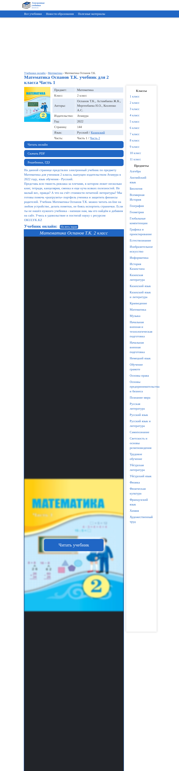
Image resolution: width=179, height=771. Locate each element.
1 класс (134, 96)
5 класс (134, 121)
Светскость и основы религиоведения (140, 443)
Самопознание (139, 432)
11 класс (135, 159)
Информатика (139, 257)
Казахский (98, 132)
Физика (135, 482)
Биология (136, 188)
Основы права (139, 375)
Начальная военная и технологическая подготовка (141, 329)
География (137, 206)
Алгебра (135, 171)
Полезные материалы (91, 14)
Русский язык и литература (140, 423)
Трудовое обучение (136, 456)
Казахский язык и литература (140, 295)
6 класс (134, 128)
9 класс (134, 146)
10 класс (135, 153)
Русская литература (137, 406)
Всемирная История (137, 197)
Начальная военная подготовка (137, 347)
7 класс (134, 134)
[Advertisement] (90, 43)
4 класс (134, 115)
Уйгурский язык (141, 476)
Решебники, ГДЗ (39, 162)
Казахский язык (140, 286)
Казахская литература (137, 277)
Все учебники (33, 14)
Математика (138, 309)
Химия (134, 510)
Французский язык (139, 502)
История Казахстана (137, 266)
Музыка (135, 316)
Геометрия (137, 212)
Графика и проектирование (141, 232)
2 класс (134, 102)
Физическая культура (138, 491)
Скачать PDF (36, 153)
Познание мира (140, 397)
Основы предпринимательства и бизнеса (142, 386)
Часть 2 (95, 138)
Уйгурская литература (137, 467)
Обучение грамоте (136, 367)
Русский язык (139, 415)
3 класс (134, 109)
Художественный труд (141, 519)
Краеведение (138, 303)
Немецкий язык (140, 358)
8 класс (134, 140)
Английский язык (138, 180)
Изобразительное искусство (141, 249)
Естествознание (140, 240)
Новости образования (60, 14)
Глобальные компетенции (139, 221)
